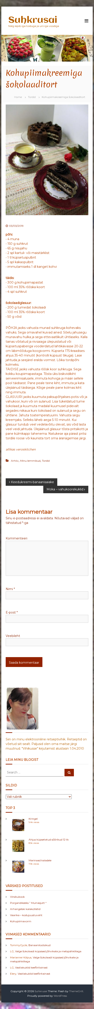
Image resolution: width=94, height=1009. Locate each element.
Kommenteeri (16, 538)
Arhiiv (15, 460)
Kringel (33, 818)
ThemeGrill (76, 991)
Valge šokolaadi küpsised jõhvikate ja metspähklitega (48, 951)
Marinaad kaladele (40, 860)
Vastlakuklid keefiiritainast (31, 967)
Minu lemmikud (30, 460)
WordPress (60, 995)
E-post (12, 612)
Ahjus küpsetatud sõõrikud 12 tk (49, 839)
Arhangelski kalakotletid (25, 909)
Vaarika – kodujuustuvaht (26, 915)
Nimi (10, 589)
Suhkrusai (32, 20)
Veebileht (13, 636)
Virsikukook (17, 896)
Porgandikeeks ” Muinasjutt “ (28, 902)
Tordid (32, 97)
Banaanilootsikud (39, 945)
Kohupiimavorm (20, 921)
